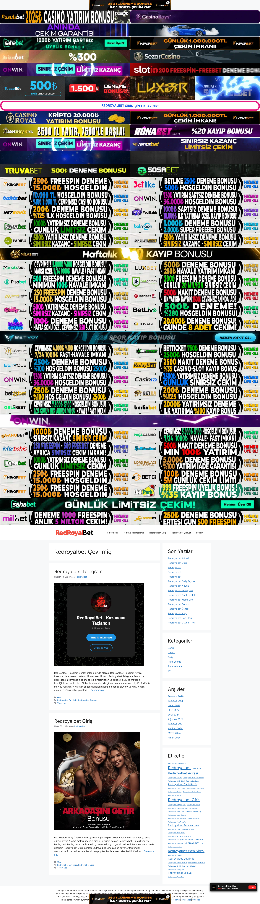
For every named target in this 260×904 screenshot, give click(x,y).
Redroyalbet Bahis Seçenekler (193, 778)
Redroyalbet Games (174, 795)
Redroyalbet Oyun (194, 818)
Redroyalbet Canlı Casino (176, 788)
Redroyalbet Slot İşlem (175, 839)
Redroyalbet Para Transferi (177, 822)
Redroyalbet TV (193, 843)
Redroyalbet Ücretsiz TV (196, 863)
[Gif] (130, 254)
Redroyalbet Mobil (191, 808)
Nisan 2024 (174, 737)
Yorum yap (62, 703)
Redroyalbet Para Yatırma (183, 825)
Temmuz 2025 (175, 701)
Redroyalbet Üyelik (178, 609)
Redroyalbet (112, 532)
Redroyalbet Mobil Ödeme (177, 815)
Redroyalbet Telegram (78, 571)
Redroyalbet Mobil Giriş (181, 599)
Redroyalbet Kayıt (177, 613)
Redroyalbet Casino (174, 792)
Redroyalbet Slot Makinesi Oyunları (180, 836)
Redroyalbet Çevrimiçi (67, 700)
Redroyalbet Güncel (193, 805)
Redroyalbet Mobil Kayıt (194, 812)
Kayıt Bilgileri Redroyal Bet (177, 763)
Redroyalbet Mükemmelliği (177, 818)
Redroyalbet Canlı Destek (182, 595)
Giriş (59, 697)
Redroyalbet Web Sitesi (186, 851)
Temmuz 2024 (176, 724)
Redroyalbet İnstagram (180, 590)
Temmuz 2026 (176, 696)
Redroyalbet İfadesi (189, 866)
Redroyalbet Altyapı (178, 586)
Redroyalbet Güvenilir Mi (181, 622)
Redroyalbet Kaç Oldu (180, 618)
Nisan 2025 (174, 705)
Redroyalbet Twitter (175, 847)
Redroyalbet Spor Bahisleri (194, 839)
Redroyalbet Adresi (178, 558)
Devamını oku (98, 690)
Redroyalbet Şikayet (181, 532)
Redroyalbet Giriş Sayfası (182, 581)
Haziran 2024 (175, 728)
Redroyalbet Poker (174, 829)
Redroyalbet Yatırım (174, 855)
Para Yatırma (175, 666)
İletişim (199, 532)
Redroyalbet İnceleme (133, 532)
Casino (171, 652)
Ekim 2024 (173, 710)
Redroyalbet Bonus (178, 604)
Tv (169, 671)
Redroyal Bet (196, 769)
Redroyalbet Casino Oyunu (192, 792)
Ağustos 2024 (175, 719)
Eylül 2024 (173, 714)
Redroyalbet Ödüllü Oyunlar (177, 863)
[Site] (65, 184)
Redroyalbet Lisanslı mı (176, 808)
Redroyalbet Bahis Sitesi (176, 781)
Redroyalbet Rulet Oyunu (176, 833)
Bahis (171, 648)
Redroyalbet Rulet (188, 829)
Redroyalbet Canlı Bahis (182, 784)
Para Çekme (174, 661)
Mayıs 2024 (174, 733)
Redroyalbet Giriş (157, 532)
